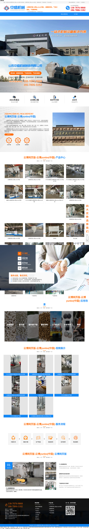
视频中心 (44, 17)
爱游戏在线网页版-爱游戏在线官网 (38, 527)
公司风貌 (33, 17)
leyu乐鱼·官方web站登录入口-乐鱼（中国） (75, 527)
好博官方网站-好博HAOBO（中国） (16, 528)
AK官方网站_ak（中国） (14, 527)
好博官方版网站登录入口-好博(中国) (61, 527)
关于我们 (76, 14)
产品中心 (9, 17)
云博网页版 (2, 0)
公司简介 (78, 2)
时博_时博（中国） (26, 528)
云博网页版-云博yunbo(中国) (55, 506)
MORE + (9, 134)
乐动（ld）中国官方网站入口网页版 (25, 527)
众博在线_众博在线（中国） (5, 527)
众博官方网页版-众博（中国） (49, 527)
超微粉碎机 (51, 508)
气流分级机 (51, 512)
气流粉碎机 (51, 510)
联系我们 (83, 2)
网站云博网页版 (72, 2)
